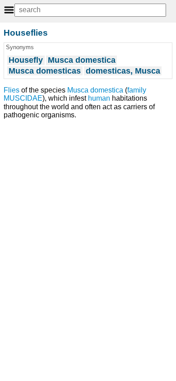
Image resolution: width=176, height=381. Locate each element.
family (136, 90)
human (99, 98)
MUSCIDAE (23, 98)
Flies (11, 90)
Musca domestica (95, 90)
